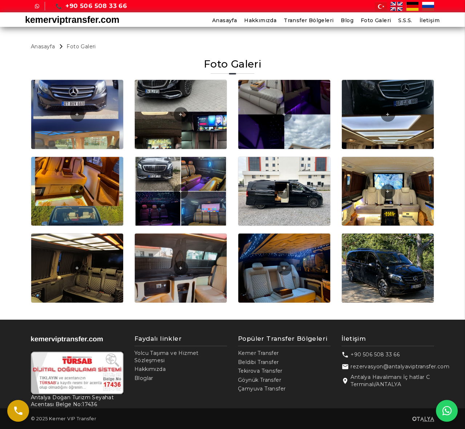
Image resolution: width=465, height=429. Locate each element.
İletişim (430, 20)
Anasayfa (224, 20)
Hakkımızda (260, 20)
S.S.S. (405, 20)
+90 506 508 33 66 (375, 354)
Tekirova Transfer (260, 371)
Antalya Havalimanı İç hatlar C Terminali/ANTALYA (390, 381)
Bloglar (143, 378)
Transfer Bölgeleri (308, 20)
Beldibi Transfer (258, 362)
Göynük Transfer (259, 380)
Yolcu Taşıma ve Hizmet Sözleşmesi (166, 357)
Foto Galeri (376, 20)
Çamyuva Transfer (262, 388)
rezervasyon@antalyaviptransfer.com (400, 366)
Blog (347, 20)
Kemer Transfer (258, 353)
